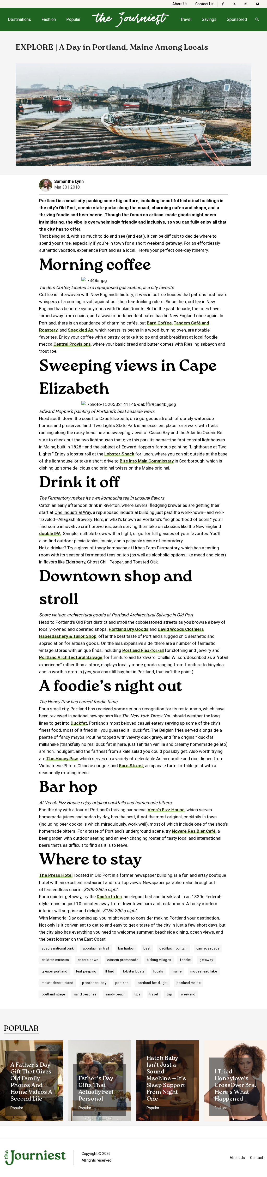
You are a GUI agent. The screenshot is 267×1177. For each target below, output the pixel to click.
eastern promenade (122, 960)
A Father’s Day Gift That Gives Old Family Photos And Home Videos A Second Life (31, 1082)
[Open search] (257, 19)
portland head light (153, 983)
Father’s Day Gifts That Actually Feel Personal (95, 1089)
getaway (206, 960)
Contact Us (204, 4)
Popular (73, 19)
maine (176, 971)
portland (122, 983)
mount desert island (57, 983)
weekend (188, 994)
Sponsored (237, 19)
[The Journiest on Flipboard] (257, 4)
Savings (209, 19)
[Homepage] (130, 19)
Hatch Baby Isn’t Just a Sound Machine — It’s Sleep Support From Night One (166, 1078)
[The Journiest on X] (234, 4)
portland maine (189, 983)
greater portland (54, 971)
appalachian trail (96, 948)
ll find (109, 971)
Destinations (19, 19)
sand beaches (85, 994)
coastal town (88, 960)
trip (169, 994)
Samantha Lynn (69, 181)
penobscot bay (94, 983)
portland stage (53, 994)
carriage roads (208, 948)
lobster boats (133, 971)
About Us (179, 4)
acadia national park (58, 948)
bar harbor (126, 948)
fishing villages (159, 960)
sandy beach (115, 994)
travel (153, 994)
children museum (55, 960)
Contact (256, 1158)
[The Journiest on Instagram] (246, 4)
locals (158, 971)
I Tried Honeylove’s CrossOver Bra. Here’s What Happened (235, 1085)
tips (138, 994)
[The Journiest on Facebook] (223, 4)
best (146, 948)
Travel (185, 19)
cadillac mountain (173, 948)
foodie (185, 960)
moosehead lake (203, 971)
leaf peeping (86, 971)
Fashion (48, 19)
